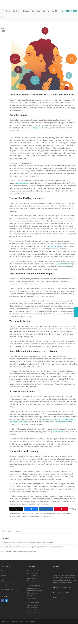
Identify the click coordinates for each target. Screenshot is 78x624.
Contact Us (36, 11)
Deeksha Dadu (28, 514)
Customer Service (47, 516)
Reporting (4, 585)
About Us (25, 11)
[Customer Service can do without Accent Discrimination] (43, 58)
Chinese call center (62, 422)
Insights (54, 11)
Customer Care (15, 516)
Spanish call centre (64, 264)
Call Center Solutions (62, 514)
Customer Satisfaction (30, 516)
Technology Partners (7, 589)
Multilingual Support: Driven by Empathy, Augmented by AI (18, 551)
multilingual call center (56, 246)
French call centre (59, 431)
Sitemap (55, 597)
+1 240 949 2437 (70, 11)
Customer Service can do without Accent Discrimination (41, 94)
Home (7, 11)
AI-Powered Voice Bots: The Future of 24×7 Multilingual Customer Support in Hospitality (27, 542)
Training (3, 576)
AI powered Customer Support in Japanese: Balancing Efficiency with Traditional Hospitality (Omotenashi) (32, 547)
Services (16, 11)
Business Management (44, 514)
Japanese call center (22, 183)
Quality (3, 580)
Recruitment (4, 571)
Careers (46, 11)
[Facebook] (2, 600)
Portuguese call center (40, 128)
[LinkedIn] (6, 600)
